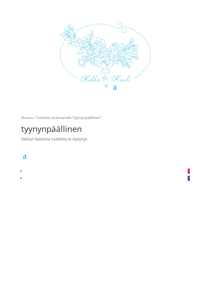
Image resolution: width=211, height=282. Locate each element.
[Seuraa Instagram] (189, 171)
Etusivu (27, 117)
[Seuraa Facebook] (189, 178)
